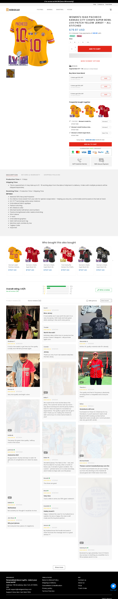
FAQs (94, 4)
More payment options (90, 61)
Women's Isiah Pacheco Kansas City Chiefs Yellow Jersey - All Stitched (81, 127)
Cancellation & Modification (52, 585)
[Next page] (112, 260)
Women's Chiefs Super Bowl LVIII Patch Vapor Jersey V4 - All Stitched (103, 266)
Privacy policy (47, 588)
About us (81, 583)
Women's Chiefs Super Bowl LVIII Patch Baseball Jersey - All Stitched (81, 133)
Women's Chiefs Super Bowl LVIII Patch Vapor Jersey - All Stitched (50, 266)
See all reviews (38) (12, 291)
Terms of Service (48, 591)
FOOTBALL (40, 9)
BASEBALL (50, 9)
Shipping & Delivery (49, 583)
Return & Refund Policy (50, 580)
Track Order (108, 4)
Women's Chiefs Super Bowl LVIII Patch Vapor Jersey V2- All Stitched (85, 266)
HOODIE (69, 9)
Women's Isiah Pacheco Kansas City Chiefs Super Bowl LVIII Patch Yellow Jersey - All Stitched (85, 121)
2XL (88, 42)
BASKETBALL (60, 9)
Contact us (101, 4)
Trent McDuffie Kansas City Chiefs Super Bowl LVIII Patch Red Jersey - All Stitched (67, 266)
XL (83, 42)
